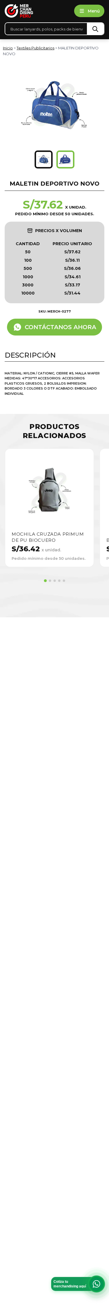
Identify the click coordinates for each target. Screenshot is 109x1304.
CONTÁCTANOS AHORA (60, 327)
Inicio (8, 48)
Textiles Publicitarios (35, 48)
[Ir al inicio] (37, 11)
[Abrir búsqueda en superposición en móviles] (54, 28)
